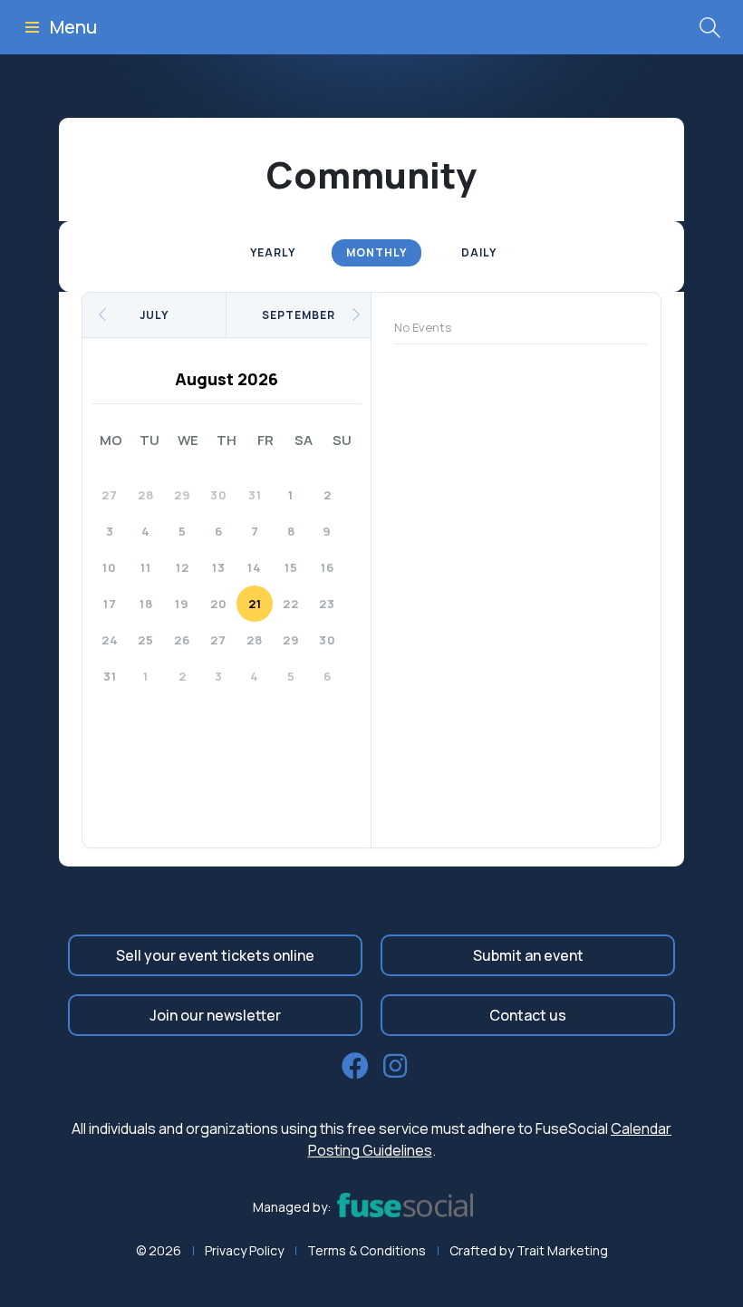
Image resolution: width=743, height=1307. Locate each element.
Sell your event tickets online (215, 955)
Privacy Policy (244, 1250)
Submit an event (528, 955)
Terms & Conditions (366, 1250)
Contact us (527, 1015)
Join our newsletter (215, 1015)
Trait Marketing (562, 1250)
